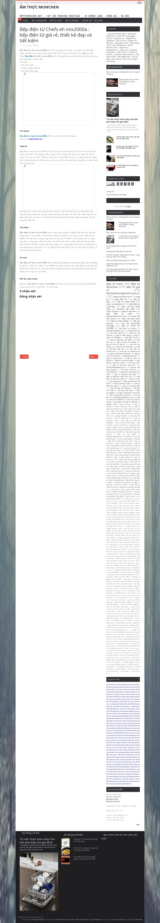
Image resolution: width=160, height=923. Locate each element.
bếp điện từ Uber (126, 584)
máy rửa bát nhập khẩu (122, 752)
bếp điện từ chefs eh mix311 (117, 485)
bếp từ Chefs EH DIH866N (123, 398)
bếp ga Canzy (126, 407)
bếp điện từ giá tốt (129, 686)
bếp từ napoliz (110, 737)
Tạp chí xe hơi (121, 40)
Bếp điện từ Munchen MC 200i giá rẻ (118, 824)
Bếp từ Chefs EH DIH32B (114, 540)
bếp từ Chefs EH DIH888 (123, 327)
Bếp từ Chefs (56, 20)
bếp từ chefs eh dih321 (115, 344)
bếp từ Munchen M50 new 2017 (119, 376)
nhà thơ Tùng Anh (134, 660)
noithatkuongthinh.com (115, 331)
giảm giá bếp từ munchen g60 (118, 625)
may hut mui (119, 735)
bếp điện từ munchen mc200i (114, 686)
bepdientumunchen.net (112, 708)
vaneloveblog (135, 706)
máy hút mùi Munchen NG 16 (118, 473)
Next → (93, 356)
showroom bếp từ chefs (133, 696)
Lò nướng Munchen (120, 416)
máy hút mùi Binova (133, 471)
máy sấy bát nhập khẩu (120, 747)
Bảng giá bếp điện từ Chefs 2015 (128, 538)
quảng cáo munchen (115, 723)
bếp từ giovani (135, 728)
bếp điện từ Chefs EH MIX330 (126, 402)
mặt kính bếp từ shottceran (113, 718)
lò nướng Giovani (130, 526)
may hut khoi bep (112, 641)
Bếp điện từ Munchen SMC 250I (120, 441)
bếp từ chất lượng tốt (126, 563)
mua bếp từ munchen (115, 648)
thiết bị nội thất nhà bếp (117, 691)
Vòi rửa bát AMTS (112, 503)
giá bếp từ (137, 623)
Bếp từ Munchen (39, 20)
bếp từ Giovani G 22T (126, 510)
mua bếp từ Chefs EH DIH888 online (128, 646)
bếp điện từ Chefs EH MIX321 (123, 377)
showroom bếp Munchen (124, 54)
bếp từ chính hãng (123, 335)
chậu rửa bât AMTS (112, 618)
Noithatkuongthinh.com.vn (123, 293)
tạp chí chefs (118, 689)
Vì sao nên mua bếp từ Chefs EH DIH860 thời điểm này (127, 147)
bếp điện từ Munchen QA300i (122, 581)
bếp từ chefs (114, 284)
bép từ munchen (120, 551)
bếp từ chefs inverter (124, 443)
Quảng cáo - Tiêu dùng (92, 20)
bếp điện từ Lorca (119, 519)
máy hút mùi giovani (119, 730)
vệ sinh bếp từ (125, 671)
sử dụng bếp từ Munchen (124, 666)
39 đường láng (128, 499)
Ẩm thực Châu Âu (129, 370)
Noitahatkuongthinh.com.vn (123, 397)
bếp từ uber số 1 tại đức (119, 720)
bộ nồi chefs (131, 519)
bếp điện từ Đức (117, 471)
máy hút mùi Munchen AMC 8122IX (123, 531)
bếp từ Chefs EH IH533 (127, 476)
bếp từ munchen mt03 (119, 462)
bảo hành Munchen (125, 505)
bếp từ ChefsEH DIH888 (128, 556)
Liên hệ (53, 2)
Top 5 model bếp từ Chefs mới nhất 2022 (128, 157)
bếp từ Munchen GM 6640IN (121, 411)
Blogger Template (38, 919)
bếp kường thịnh (114, 711)
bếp (116, 457)
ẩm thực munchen (128, 778)
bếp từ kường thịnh (127, 718)
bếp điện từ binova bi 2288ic (123, 586)
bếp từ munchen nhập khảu (129, 565)
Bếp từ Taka (135, 379)
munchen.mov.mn (134, 735)
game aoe (109, 730)
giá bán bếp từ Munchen (130, 522)
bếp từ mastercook (123, 713)
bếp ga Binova (126, 457)
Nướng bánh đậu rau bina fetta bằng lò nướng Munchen (129, 81)
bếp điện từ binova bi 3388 (129, 588)
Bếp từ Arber (122, 52)
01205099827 (111, 372)
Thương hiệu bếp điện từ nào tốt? (119, 251)
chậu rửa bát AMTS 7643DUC (123, 602)
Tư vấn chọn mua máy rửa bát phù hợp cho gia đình (122, 120)
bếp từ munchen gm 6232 (122, 430)
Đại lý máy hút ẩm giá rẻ (117, 34)
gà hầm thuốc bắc (124, 627)
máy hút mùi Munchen (124, 347)
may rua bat (110, 643)
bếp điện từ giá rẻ (132, 337)
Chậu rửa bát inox (121, 425)
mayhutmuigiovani (123, 643)
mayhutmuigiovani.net (114, 437)
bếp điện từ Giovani (133, 551)
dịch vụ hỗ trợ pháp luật (127, 749)
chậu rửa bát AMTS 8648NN (129, 604)
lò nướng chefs (126, 494)
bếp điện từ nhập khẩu (131, 730)
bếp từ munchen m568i (124, 360)
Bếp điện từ (30, 56)
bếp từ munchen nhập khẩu (120, 354)
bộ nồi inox (126, 595)
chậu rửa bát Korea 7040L (125, 611)
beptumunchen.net (122, 296)
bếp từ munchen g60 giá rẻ (127, 515)
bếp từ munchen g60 (131, 386)
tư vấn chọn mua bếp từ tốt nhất (119, 715)
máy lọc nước (125, 657)
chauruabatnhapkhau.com (116, 367)
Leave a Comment (33, 45)
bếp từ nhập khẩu (126, 301)
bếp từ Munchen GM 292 (123, 348)
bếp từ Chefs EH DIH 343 (127, 554)
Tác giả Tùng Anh (95, 919)
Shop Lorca (124, 50)
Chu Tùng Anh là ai (112, 545)
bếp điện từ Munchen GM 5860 (126, 483)
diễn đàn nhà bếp (125, 701)
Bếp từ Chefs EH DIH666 (126, 342)
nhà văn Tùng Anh (114, 662)
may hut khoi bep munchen (129, 641)
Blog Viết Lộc (119, 38)
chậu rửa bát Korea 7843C (129, 614)
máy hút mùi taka (112, 657)
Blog (26, 2)
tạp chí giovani (135, 701)
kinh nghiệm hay (124, 57)
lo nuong (126, 735)
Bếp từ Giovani (72, 20)
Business (112, 200)
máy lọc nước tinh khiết (112, 703)
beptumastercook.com (116, 316)
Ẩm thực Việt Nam (125, 390)
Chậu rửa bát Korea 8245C (128, 547)
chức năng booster (127, 618)
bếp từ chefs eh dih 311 (131, 691)
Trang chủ (110, 191)
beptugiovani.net (130, 356)
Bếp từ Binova (125, 404)
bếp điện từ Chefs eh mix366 (122, 446)
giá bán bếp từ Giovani (124, 623)
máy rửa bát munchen (112, 701)
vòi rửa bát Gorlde (112, 671)
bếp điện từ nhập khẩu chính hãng (129, 776)
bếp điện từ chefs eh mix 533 (116, 591)
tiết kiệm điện (120, 535)
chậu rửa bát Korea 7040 (121, 609)
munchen (128, 437)
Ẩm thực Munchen (117, 333)
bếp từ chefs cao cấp (124, 699)
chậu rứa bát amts (118, 600)
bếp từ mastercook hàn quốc (120, 757)
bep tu (125, 549)
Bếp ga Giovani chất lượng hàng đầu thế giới (118, 783)
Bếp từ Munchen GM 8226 (129, 393)
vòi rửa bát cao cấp (111, 699)
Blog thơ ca (123, 47)
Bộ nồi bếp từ (115, 381)
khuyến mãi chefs (126, 308)
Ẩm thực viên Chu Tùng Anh (64, 919)
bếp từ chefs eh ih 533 (126, 561)
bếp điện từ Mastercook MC (129, 574)
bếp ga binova (135, 699)
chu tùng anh (113, 489)
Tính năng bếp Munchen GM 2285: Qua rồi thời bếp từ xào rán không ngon (122, 270)
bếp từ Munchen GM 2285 (125, 374)
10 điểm (114, 713)
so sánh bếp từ (128, 450)
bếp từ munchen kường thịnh (120, 744)
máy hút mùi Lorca (131, 648)
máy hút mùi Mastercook (130, 351)
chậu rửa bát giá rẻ (115, 304)
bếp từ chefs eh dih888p (126, 512)
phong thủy (110, 666)
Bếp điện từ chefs (134, 740)
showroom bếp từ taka (112, 749)
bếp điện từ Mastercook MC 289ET (117, 577)
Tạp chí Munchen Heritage (39, 2)
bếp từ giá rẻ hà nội (134, 715)
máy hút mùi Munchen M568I (115, 650)
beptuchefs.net (134, 331)
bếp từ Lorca (127, 478)
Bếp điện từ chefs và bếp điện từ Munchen (124, 542)
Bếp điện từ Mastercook (126, 754)
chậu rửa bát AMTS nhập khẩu (117, 607)
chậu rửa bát (112, 311)
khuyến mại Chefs (132, 634)
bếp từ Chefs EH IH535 (126, 508)
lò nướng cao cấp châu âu (132, 773)
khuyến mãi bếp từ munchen (122, 492)
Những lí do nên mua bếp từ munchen (86, 840)
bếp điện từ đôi (120, 593)
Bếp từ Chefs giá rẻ (134, 757)
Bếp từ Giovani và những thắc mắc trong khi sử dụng (123, 73)
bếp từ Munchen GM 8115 (124, 365)
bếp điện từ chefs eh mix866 (130, 487)
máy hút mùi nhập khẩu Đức (128, 655)
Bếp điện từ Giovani (127, 328)
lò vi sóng (118, 639)
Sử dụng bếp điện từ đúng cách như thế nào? (121, 247)
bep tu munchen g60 (126, 503)
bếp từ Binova (112, 554)
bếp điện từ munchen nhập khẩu (122, 466)
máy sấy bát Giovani (113, 450)
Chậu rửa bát (116, 59)
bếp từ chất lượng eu (112, 684)
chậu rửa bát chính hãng (125, 423)
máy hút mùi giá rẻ (131, 448)
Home (21, 2)
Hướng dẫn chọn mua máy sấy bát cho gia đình (127, 138)
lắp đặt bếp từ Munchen (130, 639)
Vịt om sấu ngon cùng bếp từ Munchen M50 (86, 849)
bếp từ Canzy (118, 427)
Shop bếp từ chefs (122, 43)
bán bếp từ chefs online (127, 708)
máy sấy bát (130, 496)
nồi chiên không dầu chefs (116, 664)
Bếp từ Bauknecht (119, 45)
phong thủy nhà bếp (129, 689)
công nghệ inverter (118, 620)
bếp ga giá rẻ (119, 737)
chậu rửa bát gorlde (126, 434)
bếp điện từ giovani (120, 694)
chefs (130, 597)
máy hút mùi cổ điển (122, 653)
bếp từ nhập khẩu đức (123, 568)
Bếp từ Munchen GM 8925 (120, 395)
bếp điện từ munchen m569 (123, 361)
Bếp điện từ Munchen (124, 728)
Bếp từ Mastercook (114, 358)
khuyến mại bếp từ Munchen (115, 637)
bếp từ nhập (110, 568)
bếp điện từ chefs (119, 313)
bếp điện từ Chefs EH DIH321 (123, 570)
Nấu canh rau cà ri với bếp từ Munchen (121, 232)
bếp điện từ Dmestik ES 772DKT (130, 572)
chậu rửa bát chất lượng (119, 388)
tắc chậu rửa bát (133, 669)
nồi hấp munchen (132, 664)
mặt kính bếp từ (122, 660)
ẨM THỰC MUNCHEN (39, 7)
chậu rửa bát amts (130, 318)
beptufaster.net (112, 50)
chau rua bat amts (121, 597)
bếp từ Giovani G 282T (122, 383)
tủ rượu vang (131, 535)
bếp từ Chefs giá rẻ (123, 418)
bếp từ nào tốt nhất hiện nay (128, 769)
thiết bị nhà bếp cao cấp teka (118, 696)
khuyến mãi (111, 404)
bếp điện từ (121, 299)
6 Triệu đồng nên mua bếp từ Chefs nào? (127, 166)
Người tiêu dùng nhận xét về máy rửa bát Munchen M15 (122, 265)
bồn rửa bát (132, 593)
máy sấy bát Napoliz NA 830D (129, 439)
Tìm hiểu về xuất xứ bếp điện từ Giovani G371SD (85, 857)
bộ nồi (119, 595)
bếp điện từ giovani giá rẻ (122, 706)
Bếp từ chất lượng (119, 321)
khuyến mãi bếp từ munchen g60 (123, 632)
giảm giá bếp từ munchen (114, 524)
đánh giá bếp (123, 703)
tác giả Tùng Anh (121, 669)
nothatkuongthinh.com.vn (131, 662)
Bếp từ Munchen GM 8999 (121, 340)
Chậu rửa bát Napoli (122, 455)
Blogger (128, 206)
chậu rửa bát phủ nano (131, 616)
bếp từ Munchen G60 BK (124, 558)
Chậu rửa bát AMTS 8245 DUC (128, 501)
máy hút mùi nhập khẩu (130, 737)
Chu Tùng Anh (119, 919)
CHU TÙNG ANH (118, 732)
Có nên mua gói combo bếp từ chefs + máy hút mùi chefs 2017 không (123, 256)
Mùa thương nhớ (82, 919)
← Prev (24, 356)
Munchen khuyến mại (113, 549)
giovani (130, 620)
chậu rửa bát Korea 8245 (114, 616)
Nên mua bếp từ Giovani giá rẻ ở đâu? (120, 260)
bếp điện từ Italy (113, 574)
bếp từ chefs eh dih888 (127, 711)
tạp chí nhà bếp (135, 684)
